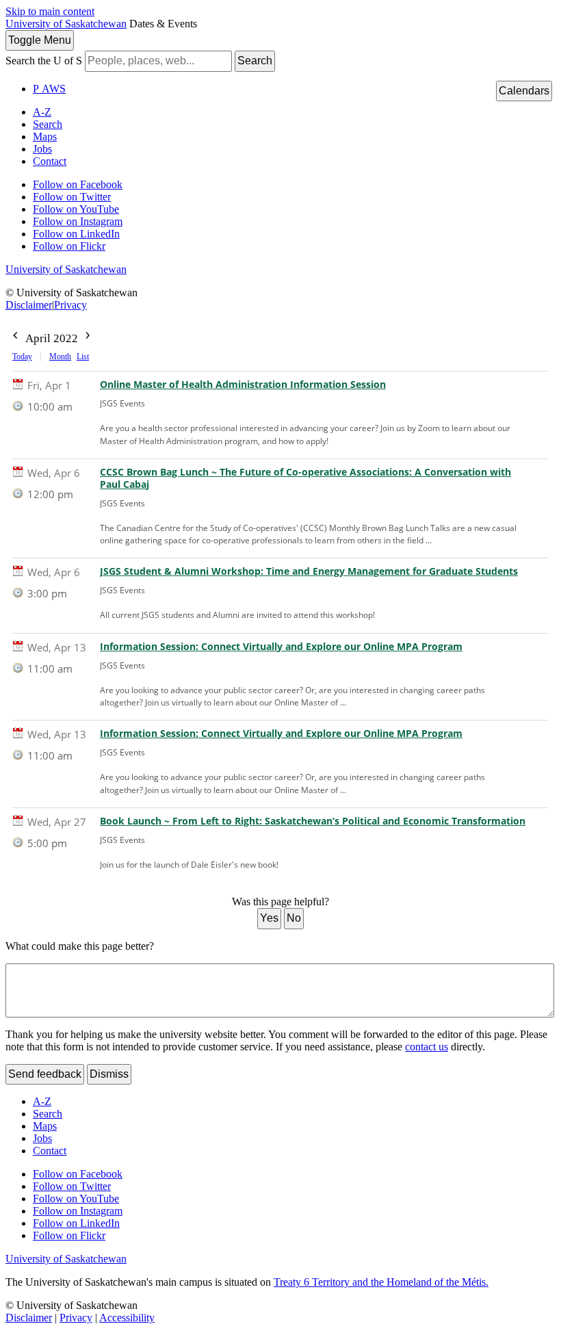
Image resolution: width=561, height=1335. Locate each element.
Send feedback (44, 1074)
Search (254, 60)
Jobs (42, 149)
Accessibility (127, 1317)
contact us (426, 1046)
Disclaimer (28, 305)
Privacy (70, 305)
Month (60, 356)
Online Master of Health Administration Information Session (243, 384)
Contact (49, 161)
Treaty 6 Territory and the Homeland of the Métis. (381, 1282)
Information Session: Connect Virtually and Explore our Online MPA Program (281, 646)
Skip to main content (49, 11)
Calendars (524, 90)
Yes (269, 918)
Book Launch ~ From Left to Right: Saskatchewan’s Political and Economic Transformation (312, 821)
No (294, 918)
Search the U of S (43, 60)
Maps (45, 136)
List (83, 356)
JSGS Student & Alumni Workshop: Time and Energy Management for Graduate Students (309, 571)
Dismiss (109, 1074)
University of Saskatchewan (66, 23)
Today (22, 356)
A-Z (42, 112)
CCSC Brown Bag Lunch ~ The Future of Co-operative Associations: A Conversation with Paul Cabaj (305, 478)
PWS (49, 88)
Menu (39, 40)
